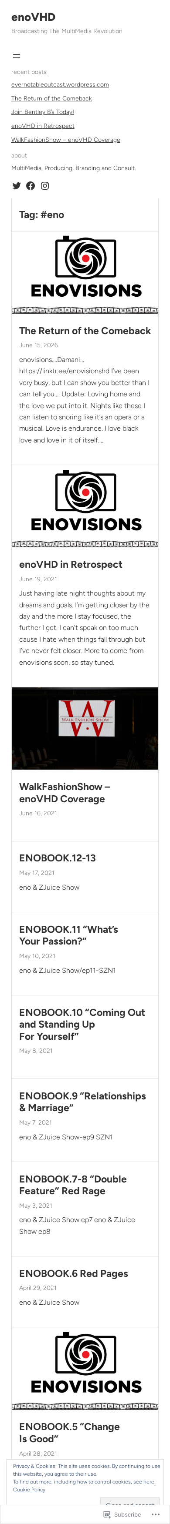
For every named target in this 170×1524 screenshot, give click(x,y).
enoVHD (33, 17)
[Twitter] (16, 186)
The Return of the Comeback (51, 98)
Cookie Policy (29, 1490)
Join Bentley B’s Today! (42, 112)
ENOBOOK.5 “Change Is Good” (69, 1433)
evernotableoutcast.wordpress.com (60, 84)
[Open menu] (16, 56)
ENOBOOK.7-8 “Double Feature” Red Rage (73, 1185)
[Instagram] (45, 186)
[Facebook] (30, 186)
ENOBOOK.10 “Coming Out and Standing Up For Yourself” (82, 1024)
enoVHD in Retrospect (43, 126)
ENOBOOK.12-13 (57, 858)
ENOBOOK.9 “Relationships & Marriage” (82, 1102)
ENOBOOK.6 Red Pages (73, 1273)
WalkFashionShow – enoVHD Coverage (65, 140)
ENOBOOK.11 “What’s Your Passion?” (68, 936)
